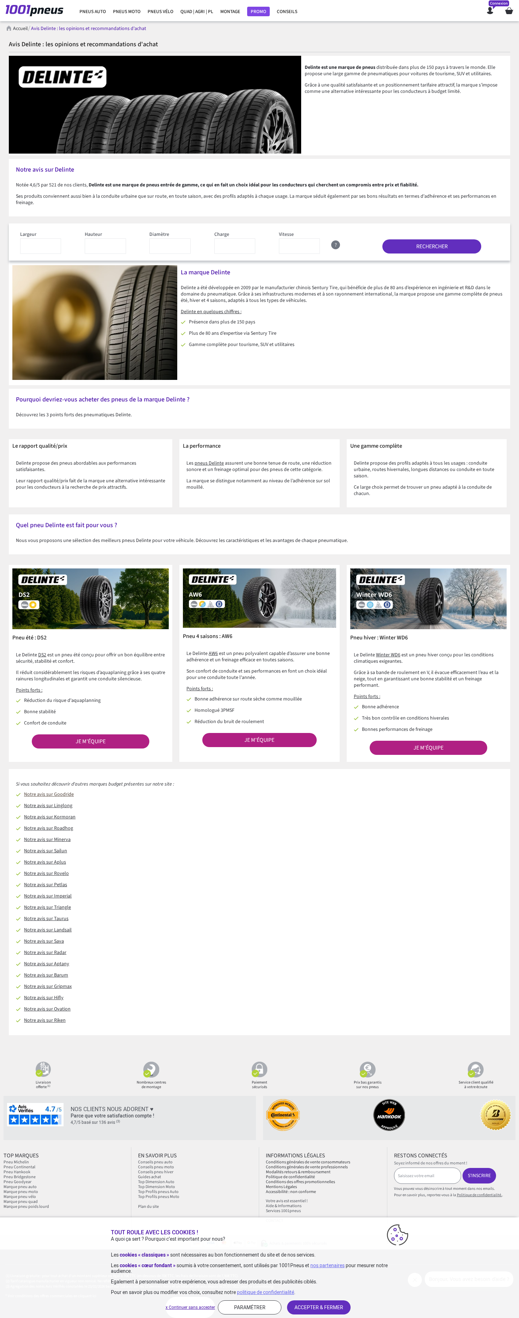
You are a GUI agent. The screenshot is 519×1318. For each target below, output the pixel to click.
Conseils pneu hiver (155, 1172)
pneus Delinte (209, 463)
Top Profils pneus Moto (158, 1197)
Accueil (20, 28)
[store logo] (36, 10)
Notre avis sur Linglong (48, 805)
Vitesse (286, 234)
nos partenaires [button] (327, 1265)
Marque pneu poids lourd (26, 1207)
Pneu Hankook (17, 1172)
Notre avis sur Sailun (45, 850)
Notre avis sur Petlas (45, 884)
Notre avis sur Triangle (47, 907)
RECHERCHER (432, 246)
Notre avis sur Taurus (46, 918)
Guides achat (149, 1177)
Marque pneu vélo (20, 1197)
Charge (221, 234)
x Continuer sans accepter (190, 1307)
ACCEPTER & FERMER (318, 1307)
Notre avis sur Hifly (44, 997)
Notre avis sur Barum (46, 975)
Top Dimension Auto (156, 1182)
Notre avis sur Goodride (49, 794)
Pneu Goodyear (17, 1182)
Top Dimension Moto (156, 1187)
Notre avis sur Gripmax (48, 986)
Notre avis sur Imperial (48, 896)
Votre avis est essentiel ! (287, 1201)
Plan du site (148, 1207)
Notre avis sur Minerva (47, 839)
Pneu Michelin (17, 1162)
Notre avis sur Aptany (46, 963)
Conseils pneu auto (155, 1162)
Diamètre (159, 234)
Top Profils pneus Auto (158, 1192)
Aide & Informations (284, 1206)
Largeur (28, 234)
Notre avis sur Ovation (47, 1009)
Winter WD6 (388, 654)
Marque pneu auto (20, 1187)
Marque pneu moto (21, 1192)
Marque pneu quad (21, 1202)
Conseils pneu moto (156, 1167)
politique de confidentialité (265, 1292)
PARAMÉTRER (250, 1307)
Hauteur (93, 234)
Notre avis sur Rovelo (46, 873)
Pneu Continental (19, 1167)
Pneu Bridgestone (20, 1177)
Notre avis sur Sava (44, 941)
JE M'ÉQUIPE (91, 741)
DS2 (42, 654)
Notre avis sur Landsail (48, 930)
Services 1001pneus (283, 1211)
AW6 (213, 653)
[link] (92, 11)
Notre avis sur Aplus (45, 862)
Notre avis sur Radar (45, 952)
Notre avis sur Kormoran (50, 817)
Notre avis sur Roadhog (48, 828)
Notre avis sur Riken (45, 1020)
